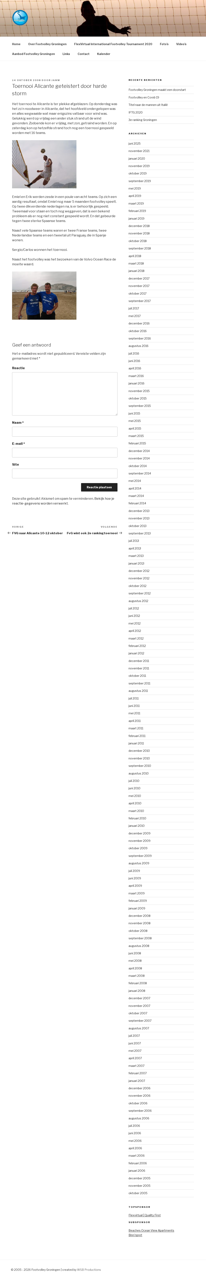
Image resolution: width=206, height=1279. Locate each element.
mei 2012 (135, 623)
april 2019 (135, 196)
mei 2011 (134, 713)
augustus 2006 (139, 1118)
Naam (18, 423)
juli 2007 (134, 1035)
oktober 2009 (138, 848)
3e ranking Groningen (143, 120)
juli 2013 (134, 540)
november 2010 (139, 758)
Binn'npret (135, 1235)
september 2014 (140, 473)
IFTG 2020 (136, 112)
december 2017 (139, 278)
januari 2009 (137, 908)
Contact (84, 54)
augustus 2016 (138, 346)
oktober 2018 (138, 241)
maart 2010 (136, 811)
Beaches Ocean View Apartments (151, 1230)
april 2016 (135, 368)
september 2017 (140, 301)
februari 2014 (137, 503)
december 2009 (139, 833)
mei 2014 (135, 480)
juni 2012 (134, 615)
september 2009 (140, 855)
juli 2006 (134, 1125)
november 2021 (139, 151)
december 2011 (139, 661)
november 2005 (139, 1185)
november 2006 (139, 1095)
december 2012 (139, 571)
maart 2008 (137, 975)
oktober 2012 (137, 586)
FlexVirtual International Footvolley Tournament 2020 (113, 44)
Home (16, 44)
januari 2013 (136, 563)
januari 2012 (136, 653)
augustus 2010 (139, 773)
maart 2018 (136, 263)
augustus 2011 (138, 690)
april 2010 (135, 803)
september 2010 (140, 765)
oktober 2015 (138, 398)
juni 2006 (135, 1133)
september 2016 (140, 338)
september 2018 (140, 248)
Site (15, 464)
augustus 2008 (139, 946)
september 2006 (140, 1110)
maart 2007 (136, 1065)
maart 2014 (136, 496)
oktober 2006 (138, 1103)
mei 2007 (135, 1050)
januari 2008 (137, 990)
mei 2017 (135, 316)
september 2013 (140, 533)
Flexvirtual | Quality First (145, 1215)
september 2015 (140, 405)
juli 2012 (134, 608)
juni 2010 (134, 788)
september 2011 (139, 683)
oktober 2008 (138, 930)
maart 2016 (136, 376)
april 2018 (135, 256)
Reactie (18, 368)
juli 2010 (134, 780)
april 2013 (135, 548)
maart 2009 (137, 893)
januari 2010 (137, 825)
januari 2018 (136, 271)
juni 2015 (134, 413)
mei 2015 (135, 421)
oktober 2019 (138, 173)
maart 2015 (136, 436)
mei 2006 (135, 1140)
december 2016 (139, 323)
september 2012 (140, 593)
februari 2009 (138, 900)
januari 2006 (137, 1170)
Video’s (181, 44)
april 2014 (135, 488)
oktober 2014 (138, 466)
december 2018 (139, 226)
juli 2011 (134, 698)
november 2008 (139, 923)
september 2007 (140, 1020)
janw (56, 80)
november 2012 (139, 578)
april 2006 (135, 1148)
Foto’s (164, 44)
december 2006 (139, 1088)
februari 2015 (137, 443)
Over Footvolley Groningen (47, 44)
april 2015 (135, 428)
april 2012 (135, 630)
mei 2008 (135, 960)
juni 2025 (135, 143)
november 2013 (139, 518)
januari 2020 (137, 158)
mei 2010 (135, 796)
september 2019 (140, 181)
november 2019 (139, 166)
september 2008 (140, 938)
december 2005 (139, 1178)
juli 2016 (134, 353)
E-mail (18, 444)
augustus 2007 (139, 1028)
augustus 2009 (139, 863)
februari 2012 (137, 646)
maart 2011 (136, 728)
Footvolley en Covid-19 (144, 97)
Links (66, 54)
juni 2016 (134, 361)
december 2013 (139, 511)
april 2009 (135, 885)
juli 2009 (134, 871)
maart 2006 (137, 1155)
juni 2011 (134, 705)
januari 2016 (136, 383)
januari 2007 (137, 1080)
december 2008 (139, 915)
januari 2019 (136, 218)
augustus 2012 (138, 601)
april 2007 (135, 1058)
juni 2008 (135, 953)
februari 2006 (138, 1163)
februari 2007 (138, 1073)
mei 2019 (135, 188)
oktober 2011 (137, 675)
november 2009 (139, 840)
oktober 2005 (138, 1193)
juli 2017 (134, 308)
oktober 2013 (137, 526)
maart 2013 (136, 555)
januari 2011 (136, 743)
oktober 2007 (138, 1013)
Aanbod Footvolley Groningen (33, 54)
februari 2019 (137, 211)
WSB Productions (89, 1269)
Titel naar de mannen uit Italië (148, 104)
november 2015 (139, 391)
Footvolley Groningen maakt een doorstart (157, 89)
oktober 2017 (137, 293)
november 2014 (139, 458)
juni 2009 (135, 878)
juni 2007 (135, 1043)
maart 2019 (136, 203)
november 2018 (139, 233)
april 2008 (135, 968)
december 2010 (139, 750)
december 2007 (139, 998)
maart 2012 (136, 638)
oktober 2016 (138, 331)
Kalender (103, 54)
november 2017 (139, 286)
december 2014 (139, 451)
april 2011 (135, 721)
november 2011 (139, 668)
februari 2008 (138, 983)
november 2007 (139, 1005)
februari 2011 (137, 736)
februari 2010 (137, 818)
